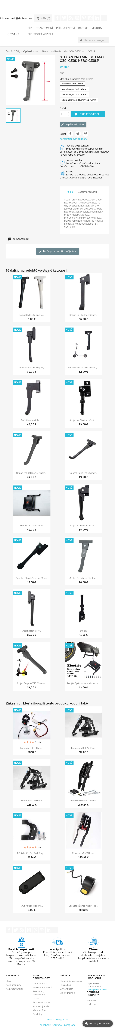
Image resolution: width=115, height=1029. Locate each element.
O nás (36, 998)
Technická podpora (92, 1002)
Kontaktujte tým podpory (73, 138)
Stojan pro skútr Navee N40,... (83, 367)
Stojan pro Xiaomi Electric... (83, 578)
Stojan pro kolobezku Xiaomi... (31, 472)
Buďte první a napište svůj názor (59, 251)
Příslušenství (65, 28)
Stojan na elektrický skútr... (83, 315)
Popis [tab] (69, 192)
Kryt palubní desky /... (32, 905)
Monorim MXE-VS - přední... (83, 800)
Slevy (8, 981)
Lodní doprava (40, 983)
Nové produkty (13, 984)
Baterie (83, 28)
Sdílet (70, 134)
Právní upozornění (42, 987)
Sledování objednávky (71, 981)
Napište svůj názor (75, 124)
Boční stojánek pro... (31, 420)
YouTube (77, 18)
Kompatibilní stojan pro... (31, 315)
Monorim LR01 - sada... (31, 748)
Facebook (57, 18)
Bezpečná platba (41, 1002)
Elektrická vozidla (40, 34)
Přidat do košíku (88, 114)
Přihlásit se (65, 984)
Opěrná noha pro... (31, 630)
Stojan (83, 630)
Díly (30, 28)
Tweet (78, 134)
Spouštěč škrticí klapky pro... (83, 905)
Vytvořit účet (66, 988)
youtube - (58, 1025)
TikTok (104, 18)
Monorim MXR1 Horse (32, 800)
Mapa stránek (40, 1010)
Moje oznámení (67, 992)
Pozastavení (44, 28)
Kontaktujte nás (41, 1006)
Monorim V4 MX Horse (83, 853)
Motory (97, 28)
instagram (69, 1025)
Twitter (64, 18)
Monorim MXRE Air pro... (83, 748)
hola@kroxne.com (97, 989)
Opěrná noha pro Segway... (32, 367)
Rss (71, 18)
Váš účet (66, 975)
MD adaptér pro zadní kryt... (31, 853)
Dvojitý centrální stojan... (32, 525)
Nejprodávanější (14, 988)
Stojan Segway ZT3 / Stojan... (32, 683)
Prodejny (37, 1014)
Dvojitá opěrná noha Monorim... (83, 683)
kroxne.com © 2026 (57, 1019)
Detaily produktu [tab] (87, 192)
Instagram (90, 18)
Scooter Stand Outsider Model (31, 578)
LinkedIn (97, 18)
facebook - (46, 1025)
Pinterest (84, 18)
